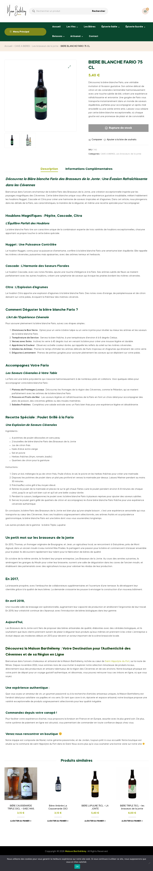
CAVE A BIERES (22, 46)
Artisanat (75, 36)
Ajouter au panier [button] (19, 821)
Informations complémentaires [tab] (89, 169)
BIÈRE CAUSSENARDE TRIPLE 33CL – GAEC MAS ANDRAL (21, 807)
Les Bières (89, 27)
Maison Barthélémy (75, 851)
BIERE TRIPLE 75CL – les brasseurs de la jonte (132, 807)
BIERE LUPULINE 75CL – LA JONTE (95, 807)
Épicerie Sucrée (134, 27)
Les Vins (71, 27)
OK (77, 866)
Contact (93, 36)
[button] (69, 66)
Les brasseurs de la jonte (45, 46)
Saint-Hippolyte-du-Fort (117, 661)
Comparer (97, 140)
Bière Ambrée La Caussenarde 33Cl (58, 807)
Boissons (57, 36)
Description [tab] (49, 169)
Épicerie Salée (109, 27)
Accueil (56, 27)
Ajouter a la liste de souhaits (121, 140)
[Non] (149, 863)
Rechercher (98, 11)
